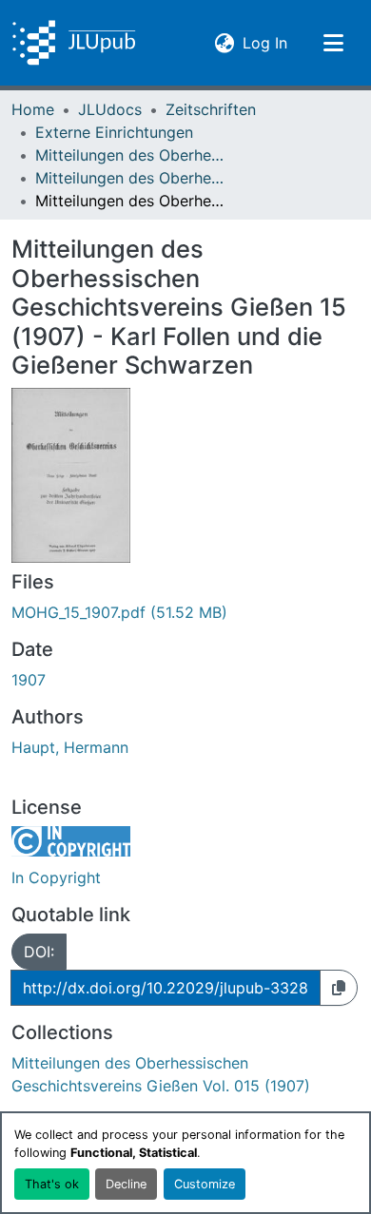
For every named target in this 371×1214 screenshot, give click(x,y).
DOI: (39, 951)
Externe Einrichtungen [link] (114, 132)
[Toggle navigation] (333, 43)
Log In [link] (265, 42)
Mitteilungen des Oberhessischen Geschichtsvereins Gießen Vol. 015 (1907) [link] (130, 177)
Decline (126, 1184)
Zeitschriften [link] (211, 109)
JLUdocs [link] (110, 109)
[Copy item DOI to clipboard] (339, 988)
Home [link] (32, 109)
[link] (185, 612)
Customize (204, 1184)
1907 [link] (28, 679)
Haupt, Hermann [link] (69, 747)
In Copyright (56, 877)
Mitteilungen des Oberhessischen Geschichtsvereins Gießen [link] (130, 154)
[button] (73, 43)
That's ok (52, 1184)
